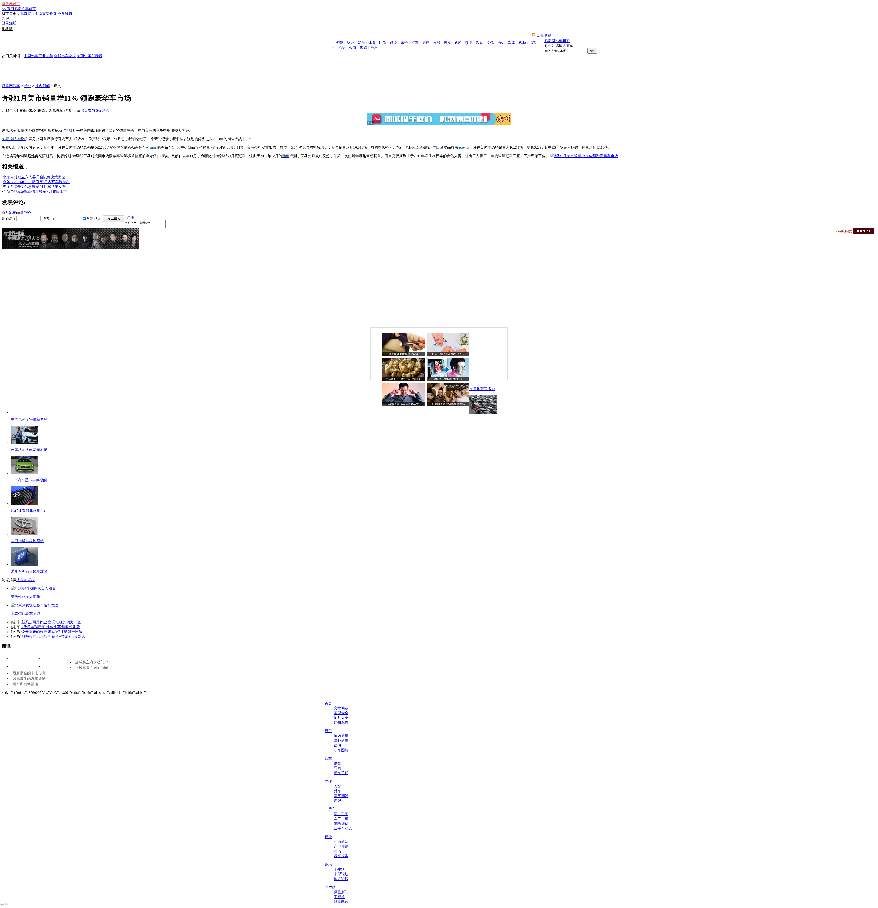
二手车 (330, 809)
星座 (374, 47)
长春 (53, 14)
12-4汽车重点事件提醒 (29, 480)
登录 (5, 23)
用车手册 (341, 773)
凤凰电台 (341, 902)
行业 (27, 86)
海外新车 (341, 740)
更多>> (489, 389)
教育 (479, 43)
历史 (501, 43)
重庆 (45, 14)
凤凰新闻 (341, 892)
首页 (328, 703)
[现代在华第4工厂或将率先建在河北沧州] (24, 503)
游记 (337, 801)
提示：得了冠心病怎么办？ (448, 354)
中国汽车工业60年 (38, 56)
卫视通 (339, 897)
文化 (490, 43)
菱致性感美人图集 (25, 597)
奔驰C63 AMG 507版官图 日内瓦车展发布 (36, 182)
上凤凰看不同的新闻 (91, 668)
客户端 (330, 887)
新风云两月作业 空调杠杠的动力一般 (51, 622)
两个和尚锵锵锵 (25, 684)
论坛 (341, 47)
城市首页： (11, 14)
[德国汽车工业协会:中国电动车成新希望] (483, 412)
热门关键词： (13, 56)
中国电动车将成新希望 (29, 419)
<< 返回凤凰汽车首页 (19, 9)
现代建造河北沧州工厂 (29, 511)
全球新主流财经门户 (91, 662)
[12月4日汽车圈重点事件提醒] (24, 473)
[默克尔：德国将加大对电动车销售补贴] (24, 443)
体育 (372, 43)
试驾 (337, 763)
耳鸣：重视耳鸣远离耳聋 (403, 404)
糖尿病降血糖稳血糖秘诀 (403, 354)
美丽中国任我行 (89, 56)
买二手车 (341, 814)
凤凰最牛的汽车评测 (29, 679)
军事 (511, 43)
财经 (350, 43)
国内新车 (341, 736)
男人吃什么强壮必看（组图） (403, 379)
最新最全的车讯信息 (29, 673)
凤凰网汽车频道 (557, 41)
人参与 (88, 110)
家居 (436, 43)
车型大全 (341, 713)
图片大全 (341, 718)
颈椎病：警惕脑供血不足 (448, 379)
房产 (425, 43)
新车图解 (341, 750)
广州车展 (341, 722)
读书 (468, 43)
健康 (393, 43)
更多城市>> (67, 14)
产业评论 (341, 846)
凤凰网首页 (11, 4)
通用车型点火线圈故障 (29, 571)
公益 (352, 47)
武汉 (31, 14)
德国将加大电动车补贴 (29, 450)
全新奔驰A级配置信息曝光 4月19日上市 (35, 191)
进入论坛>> (25, 580)
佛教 (363, 47)
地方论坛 (341, 879)
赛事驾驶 (341, 796)
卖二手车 (341, 819)
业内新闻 (42, 86)
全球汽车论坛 (65, 56)
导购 (337, 768)
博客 (533, 43)
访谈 (337, 851)
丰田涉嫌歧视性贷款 (27, 541)
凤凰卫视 (543, 35)
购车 (328, 759)
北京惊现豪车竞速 (25, 614)
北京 (23, 14)
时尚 (382, 43)
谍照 (337, 745)
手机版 (7, 29)
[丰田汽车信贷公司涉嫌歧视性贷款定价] (24, 534)
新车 (328, 731)
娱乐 (361, 43)
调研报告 (341, 856)
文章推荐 (476, 389)
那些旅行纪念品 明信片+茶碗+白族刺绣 (53, 636)
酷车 (337, 791)
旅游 (458, 43)
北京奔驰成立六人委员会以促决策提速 (34, 177)
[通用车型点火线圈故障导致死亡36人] (24, 564)
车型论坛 (341, 874)
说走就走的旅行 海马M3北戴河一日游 (51, 632)
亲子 (404, 43)
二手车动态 (343, 828)
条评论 (102, 110)
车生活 (339, 869)
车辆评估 (341, 823)
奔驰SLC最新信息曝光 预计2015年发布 (34, 187)
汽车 (415, 43)
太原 (38, 14)
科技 (447, 43)
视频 (522, 43)
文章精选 (341, 708)
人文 (337, 786)
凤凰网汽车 (11, 86)
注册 (12, 23)
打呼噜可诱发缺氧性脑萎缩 (448, 404)
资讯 (339, 43)
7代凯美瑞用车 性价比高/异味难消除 (50, 627)
